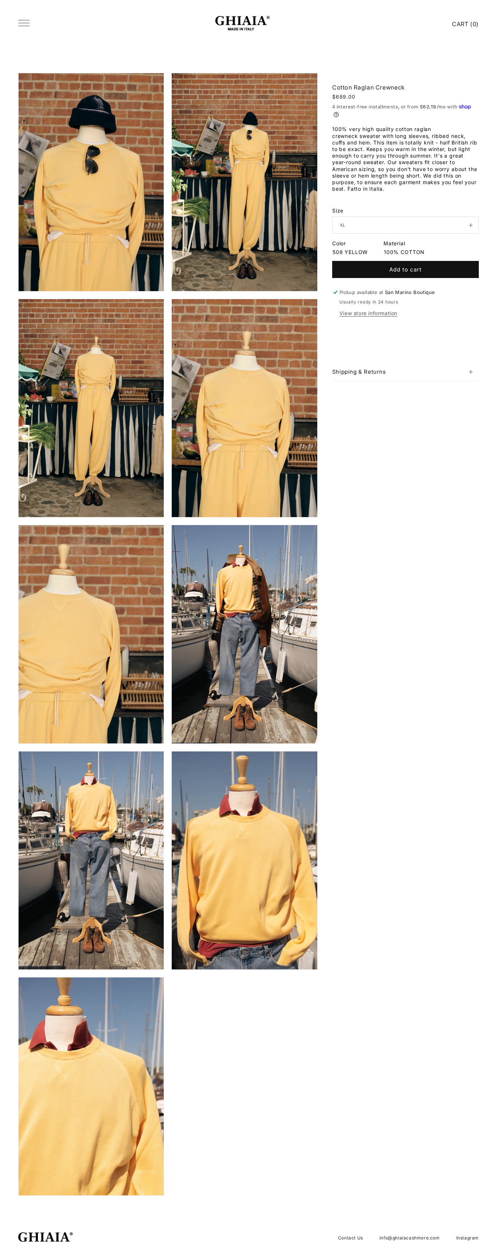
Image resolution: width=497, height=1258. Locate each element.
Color (339, 243)
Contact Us (350, 1238)
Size (337, 210)
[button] (405, 372)
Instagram (467, 1238)
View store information (368, 313)
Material (394, 243)
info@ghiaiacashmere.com (409, 1238)
